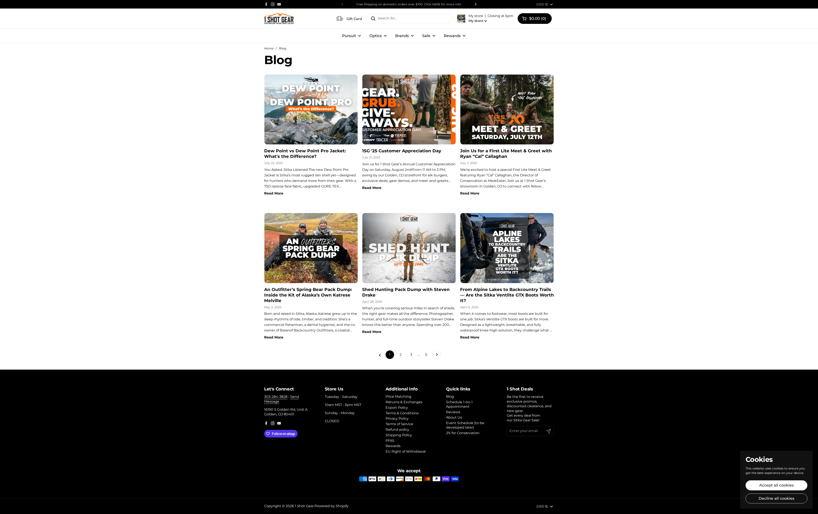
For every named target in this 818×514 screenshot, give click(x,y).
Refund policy (397, 430)
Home (268, 48)
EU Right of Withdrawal (406, 451)
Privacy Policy (397, 418)
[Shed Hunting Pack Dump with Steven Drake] (409, 248)
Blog (282, 48)
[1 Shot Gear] (279, 18)
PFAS (390, 441)
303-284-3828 (275, 397)
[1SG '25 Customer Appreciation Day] (409, 109)
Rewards (393, 446)
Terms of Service (399, 424)
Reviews (453, 412)
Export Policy (397, 408)
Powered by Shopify (331, 506)
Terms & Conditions (402, 413)
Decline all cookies (776, 498)
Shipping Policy (399, 435)
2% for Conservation (463, 433)
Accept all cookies (776, 485)
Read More (273, 193)
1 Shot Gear (304, 506)
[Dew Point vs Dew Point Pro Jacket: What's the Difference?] (311, 109)
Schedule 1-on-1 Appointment (459, 404)
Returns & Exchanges (404, 402)
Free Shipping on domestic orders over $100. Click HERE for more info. (409, 4)
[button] (485, 18)
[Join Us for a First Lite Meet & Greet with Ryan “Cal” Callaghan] (507, 109)
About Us (454, 417)
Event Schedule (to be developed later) (465, 425)
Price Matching (398, 396)
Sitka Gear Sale (526, 420)
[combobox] (409, 18)
